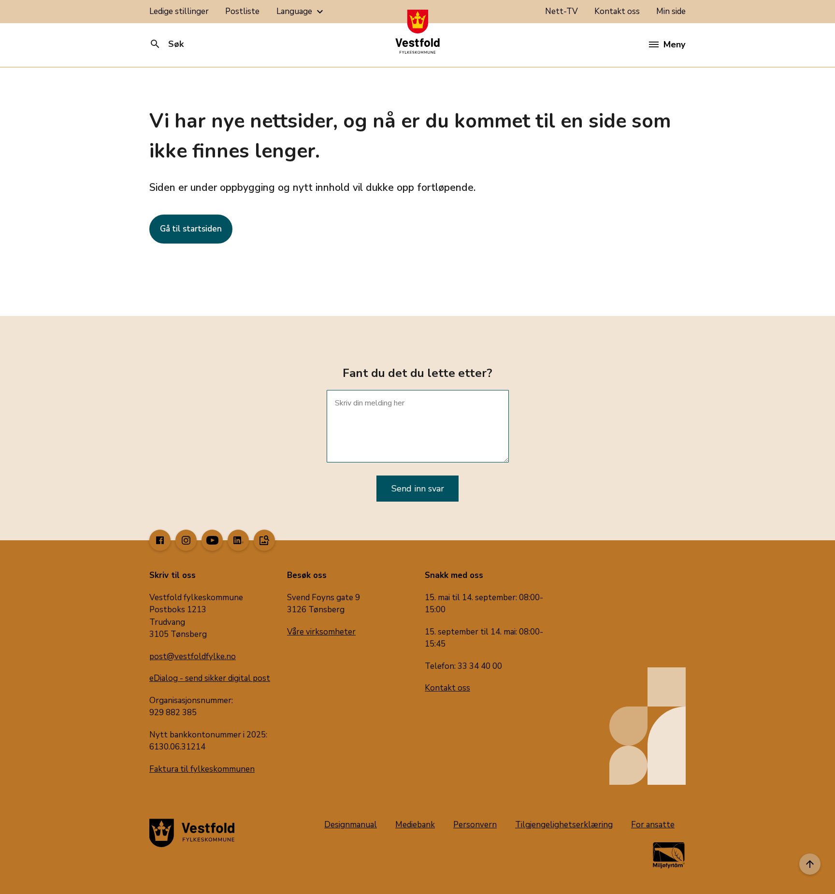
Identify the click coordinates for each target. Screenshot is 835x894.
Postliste (242, 11)
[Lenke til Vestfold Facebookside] (160, 540)
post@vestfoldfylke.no (192, 656)
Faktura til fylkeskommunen (202, 769)
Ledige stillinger (179, 11)
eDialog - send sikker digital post (209, 678)
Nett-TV (561, 11)
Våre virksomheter (321, 631)
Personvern (475, 824)
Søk (166, 44)
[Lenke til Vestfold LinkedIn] (238, 540)
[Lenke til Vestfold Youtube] (212, 540)
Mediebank (415, 824)
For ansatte (653, 824)
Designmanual (350, 824)
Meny (674, 44)
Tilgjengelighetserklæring (564, 824)
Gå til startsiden (191, 228)
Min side (671, 11)
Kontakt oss (617, 11)
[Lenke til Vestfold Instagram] (186, 540)
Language (301, 11)
